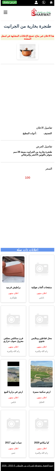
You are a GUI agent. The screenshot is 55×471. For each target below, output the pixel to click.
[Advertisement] (27, 96)
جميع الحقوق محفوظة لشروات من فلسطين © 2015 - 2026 (27, 465)
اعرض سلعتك (9, 2)
